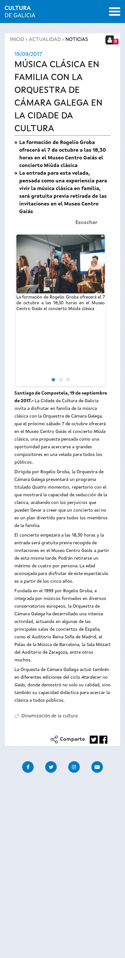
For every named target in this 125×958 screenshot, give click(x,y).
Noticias (76, 39)
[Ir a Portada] (20, 13)
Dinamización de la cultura (49, 716)
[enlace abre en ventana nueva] (94, 740)
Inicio (17, 39)
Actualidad (45, 39)
